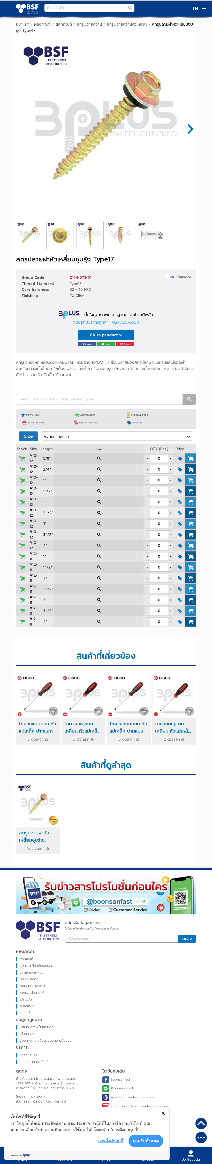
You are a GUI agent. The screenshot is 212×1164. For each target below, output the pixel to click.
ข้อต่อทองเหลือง (31, 972)
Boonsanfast (119, 1079)
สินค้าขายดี (27, 1006)
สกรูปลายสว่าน (89, 24)
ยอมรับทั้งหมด (146, 1140)
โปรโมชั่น (26, 999)
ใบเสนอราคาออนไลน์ (34, 1062)
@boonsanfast (121, 1088)
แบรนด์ (25, 1013)
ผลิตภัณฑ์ (42, 24)
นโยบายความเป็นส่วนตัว (37, 1027)
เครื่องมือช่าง (29, 979)
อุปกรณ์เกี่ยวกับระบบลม (36, 965)
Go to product (104, 335)
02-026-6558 (125, 322)
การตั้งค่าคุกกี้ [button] (110, 1140)
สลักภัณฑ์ (64, 24)
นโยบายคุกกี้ (28, 1034)
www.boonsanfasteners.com (132, 1097)
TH (195, 8)
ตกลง (187, 938)
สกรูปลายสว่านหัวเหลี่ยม (127, 24)
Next (188, 129)
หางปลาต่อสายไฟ (32, 992)
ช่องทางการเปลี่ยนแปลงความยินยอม (46, 1040)
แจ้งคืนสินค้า (28, 1055)
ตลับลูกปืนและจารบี (33, 986)
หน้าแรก (22, 24)
